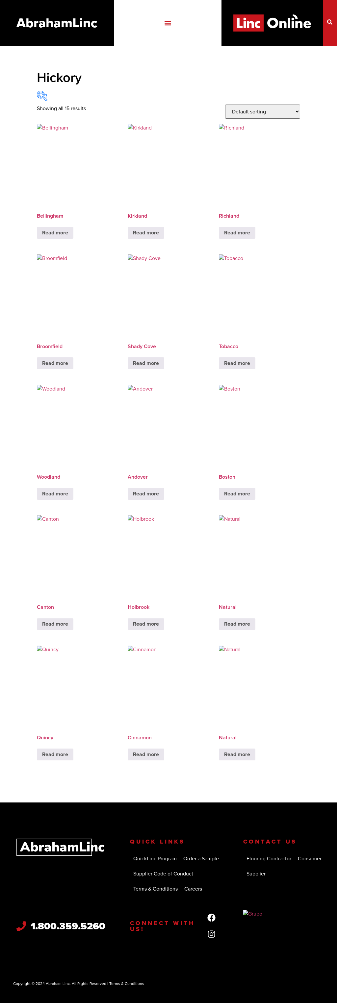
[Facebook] (211, 918)
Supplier (256, 873)
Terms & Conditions (155, 889)
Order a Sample (201, 858)
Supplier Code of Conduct (163, 873)
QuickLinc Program (155, 858)
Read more (55, 232)
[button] (167, 23)
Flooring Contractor (268, 858)
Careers (193, 889)
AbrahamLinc (56, 23)
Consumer (310, 858)
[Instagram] (211, 934)
